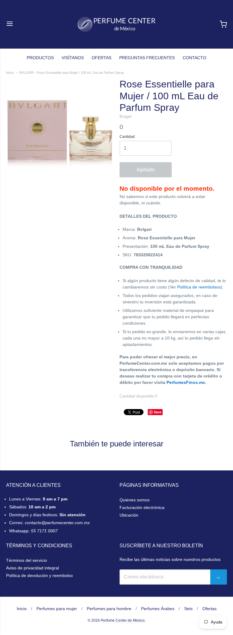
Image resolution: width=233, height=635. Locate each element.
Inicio (10, 72)
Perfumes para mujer (56, 608)
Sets (188, 608)
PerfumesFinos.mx (186, 382)
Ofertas (209, 608)
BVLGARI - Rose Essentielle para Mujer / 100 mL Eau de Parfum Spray (71, 72)
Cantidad (127, 137)
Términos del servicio (26, 560)
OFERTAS (101, 57)
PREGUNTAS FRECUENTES (147, 57)
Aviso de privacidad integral (32, 567)
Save (157, 412)
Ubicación (129, 515)
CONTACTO (194, 57)
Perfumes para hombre (109, 608)
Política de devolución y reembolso (39, 575)
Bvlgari (126, 116)
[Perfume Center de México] (116, 24)
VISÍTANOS (73, 57)
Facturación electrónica (142, 507)
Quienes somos (135, 499)
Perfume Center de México (123, 620)
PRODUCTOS (40, 57)
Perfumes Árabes (157, 608)
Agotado (146, 169)
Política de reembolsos (199, 287)
